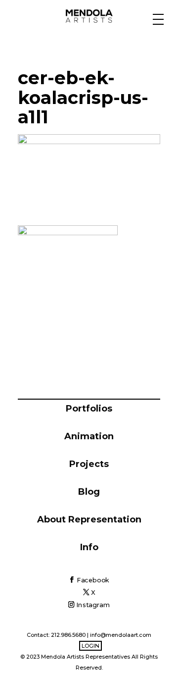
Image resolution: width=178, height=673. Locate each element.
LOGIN (90, 645)
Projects (89, 464)
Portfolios (89, 408)
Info (89, 547)
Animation (89, 436)
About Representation (89, 519)
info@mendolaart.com (120, 634)
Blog (89, 491)
